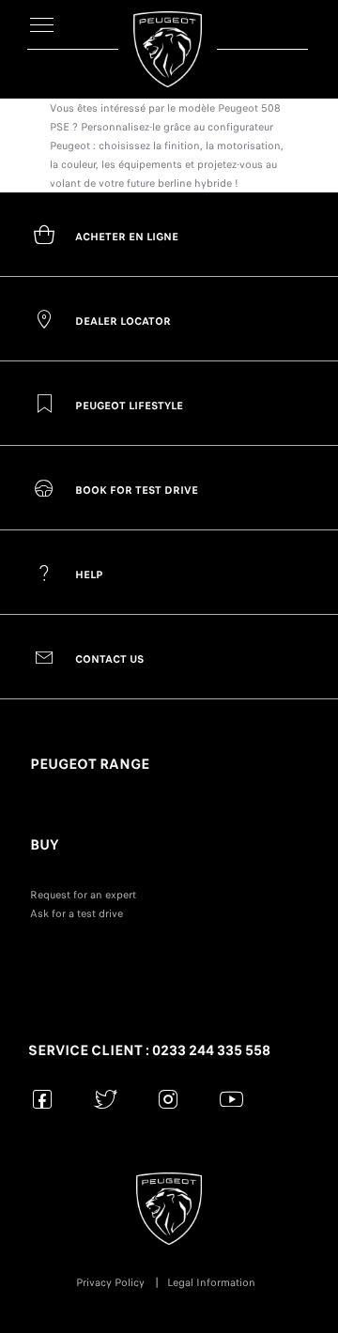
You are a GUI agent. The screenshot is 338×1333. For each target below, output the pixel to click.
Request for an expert (83, 894)
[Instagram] (168, 1098)
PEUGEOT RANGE (89, 764)
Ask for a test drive (76, 913)
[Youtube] (231, 1098)
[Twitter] (105, 1098)
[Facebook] (42, 1098)
